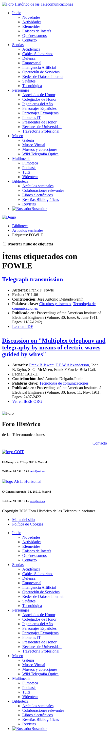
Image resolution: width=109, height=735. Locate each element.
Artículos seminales (37, 186)
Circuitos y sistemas (55, 304)
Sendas (18, 45)
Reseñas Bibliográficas (40, 199)
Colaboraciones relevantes (43, 190)
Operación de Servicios (41, 72)
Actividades (31, 22)
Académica (31, 49)
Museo (17, 136)
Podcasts (29, 167)
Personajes (20, 90)
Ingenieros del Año (37, 104)
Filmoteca (30, 163)
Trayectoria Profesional (40, 131)
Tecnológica (32, 85)
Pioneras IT (31, 117)
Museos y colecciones (39, 149)
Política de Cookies (27, 524)
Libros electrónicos (37, 195)
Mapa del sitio (23, 519)
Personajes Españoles (39, 108)
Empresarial (31, 63)
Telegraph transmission (32, 279)
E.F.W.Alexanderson (72, 365)
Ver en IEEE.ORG (27, 401)
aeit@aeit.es (37, 500)
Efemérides (31, 26)
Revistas (29, 204)
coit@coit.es (37, 471)
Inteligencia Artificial (39, 67)
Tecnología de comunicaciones (63, 383)
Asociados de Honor (38, 95)
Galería (28, 140)
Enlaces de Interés (36, 31)
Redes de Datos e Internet (42, 76)
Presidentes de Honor (39, 122)
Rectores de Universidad (42, 126)
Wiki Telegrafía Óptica (40, 154)
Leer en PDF (22, 326)
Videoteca (30, 177)
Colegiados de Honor (39, 99)
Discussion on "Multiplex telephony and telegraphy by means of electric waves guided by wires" (53, 347)
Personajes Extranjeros (40, 113)
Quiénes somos (34, 35)
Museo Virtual (33, 145)
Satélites (28, 81)
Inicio (16, 13)
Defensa (28, 58)
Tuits (26, 172)
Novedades (31, 17)
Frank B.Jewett (41, 365)
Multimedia (21, 158)
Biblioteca (20, 181)
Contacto (29, 40)
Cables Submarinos (37, 54)
